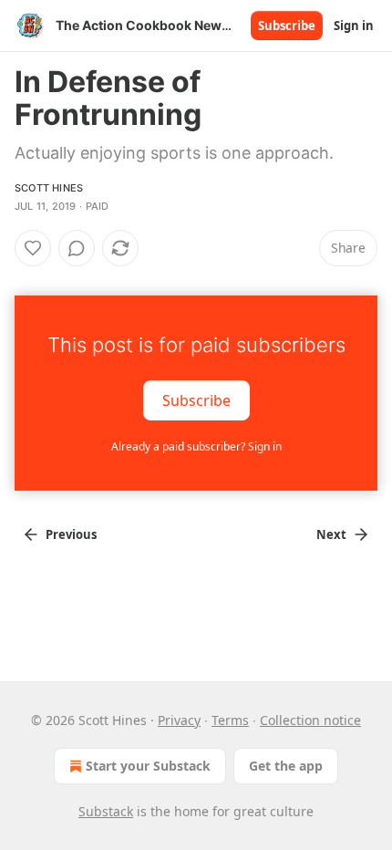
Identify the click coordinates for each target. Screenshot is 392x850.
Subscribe (286, 25)
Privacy (179, 720)
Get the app (286, 765)
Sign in (354, 25)
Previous (71, 534)
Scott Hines (49, 187)
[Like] (33, 248)
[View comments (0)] (76, 248)
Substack (105, 811)
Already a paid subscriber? (196, 446)
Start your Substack (148, 765)
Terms (230, 720)
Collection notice (310, 720)
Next (331, 534)
